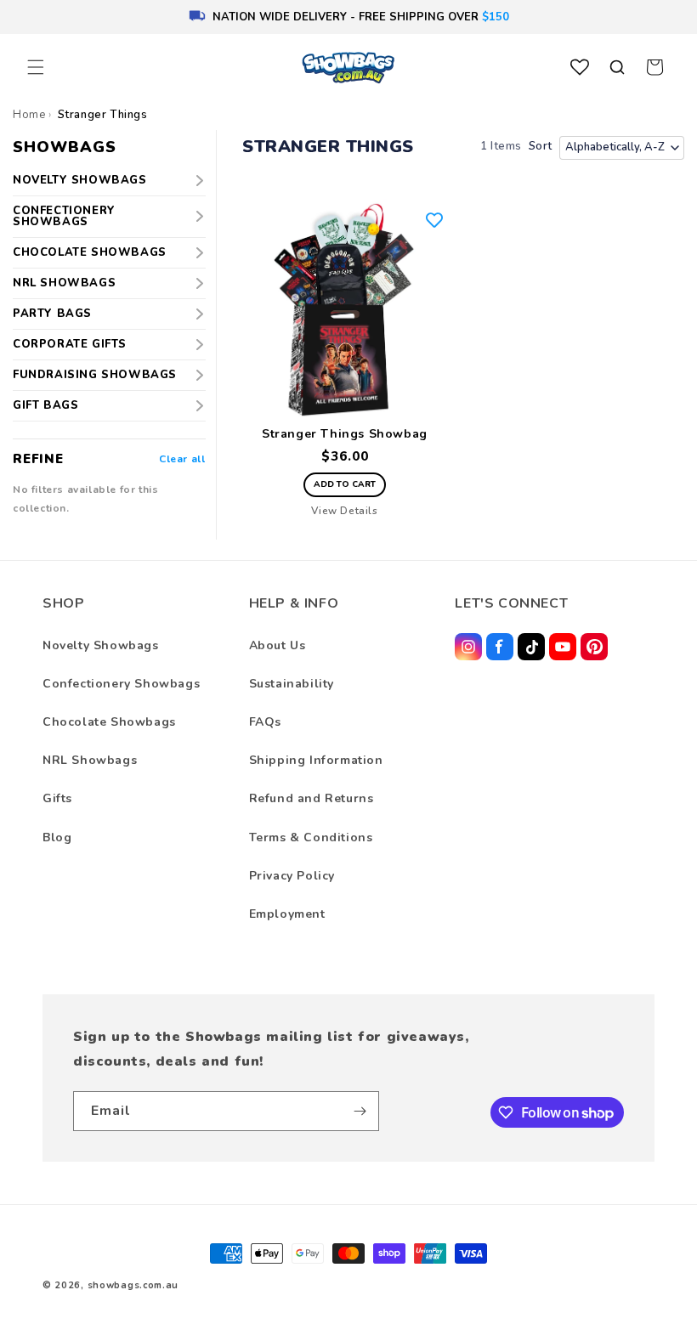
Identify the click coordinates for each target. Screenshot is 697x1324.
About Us (277, 645)
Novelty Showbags (80, 180)
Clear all (182, 459)
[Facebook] (499, 646)
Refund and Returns (311, 798)
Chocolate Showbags (90, 252)
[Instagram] (468, 646)
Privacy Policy (292, 876)
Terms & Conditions (311, 837)
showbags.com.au (133, 1285)
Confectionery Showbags (64, 216)
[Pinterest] (594, 646)
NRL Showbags (64, 283)
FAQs (265, 722)
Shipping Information (316, 760)
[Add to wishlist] (434, 220)
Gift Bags (45, 405)
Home (29, 114)
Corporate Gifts (70, 344)
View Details (344, 511)
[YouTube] (562, 646)
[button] (35, 67)
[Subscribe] (359, 1111)
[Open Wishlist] (579, 67)
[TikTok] (531, 646)
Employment (287, 914)
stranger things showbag (345, 434)
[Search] (617, 67)
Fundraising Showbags (95, 374)
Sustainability (291, 684)
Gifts (57, 798)
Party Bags (52, 313)
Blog (56, 837)
